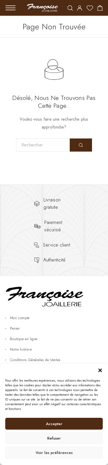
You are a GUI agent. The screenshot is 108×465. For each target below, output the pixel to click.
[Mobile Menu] (10, 8)
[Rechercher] (70, 8)
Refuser (54, 438)
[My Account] (79, 8)
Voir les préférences (54, 453)
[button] (100, 370)
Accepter (54, 424)
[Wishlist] (90, 9)
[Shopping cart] (100, 9)
